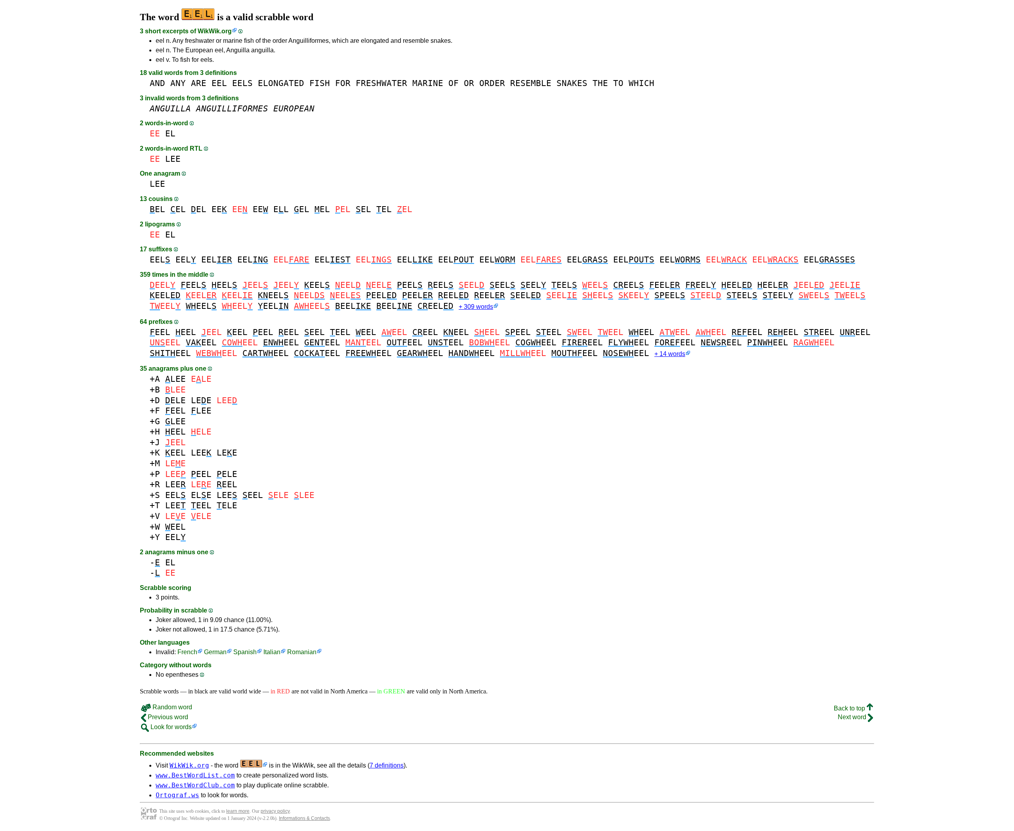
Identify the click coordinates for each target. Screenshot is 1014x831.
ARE (198, 83)
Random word (171, 707)
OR (469, 83)
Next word (853, 717)
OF (453, 83)
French (187, 652)
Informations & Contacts (304, 818)
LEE (173, 159)
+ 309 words (476, 306)
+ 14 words (669, 353)
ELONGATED (281, 83)
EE (219, 209)
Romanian (301, 652)
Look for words (170, 727)
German (215, 652)
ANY (178, 83)
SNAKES (572, 83)
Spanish (245, 652)
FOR (343, 83)
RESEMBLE (530, 83)
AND (157, 83)
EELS (242, 83)
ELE (175, 400)
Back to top (850, 708)
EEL (219, 83)
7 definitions (387, 765)
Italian (271, 652)
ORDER (492, 83)
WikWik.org (215, 31)
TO (618, 83)
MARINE (427, 83)
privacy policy (275, 811)
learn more (238, 811)
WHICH (641, 83)
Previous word (167, 717)
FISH (319, 83)
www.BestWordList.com (195, 775)
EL (170, 133)
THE (600, 83)
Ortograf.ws (177, 795)
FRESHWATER (381, 83)
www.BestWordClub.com (195, 785)
